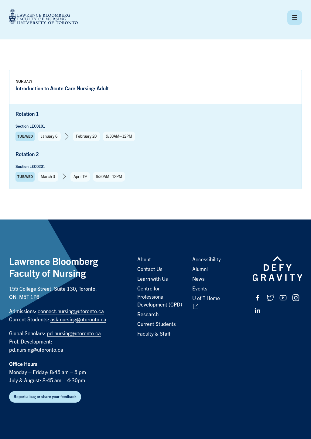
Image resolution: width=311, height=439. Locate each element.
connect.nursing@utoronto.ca (71, 311)
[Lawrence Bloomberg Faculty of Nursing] (43, 17)
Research (148, 314)
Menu (294, 17)
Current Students (156, 324)
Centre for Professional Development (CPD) (159, 297)
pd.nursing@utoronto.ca (74, 333)
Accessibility (206, 259)
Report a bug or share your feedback (45, 397)
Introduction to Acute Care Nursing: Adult (62, 88)
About (144, 259)
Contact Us (149, 269)
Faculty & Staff (153, 334)
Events (199, 288)
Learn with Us (152, 279)
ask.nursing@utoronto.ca (78, 319)
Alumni (200, 269)
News (198, 279)
